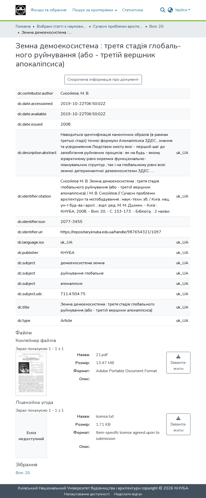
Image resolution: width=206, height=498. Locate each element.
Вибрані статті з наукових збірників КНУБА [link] (62, 26)
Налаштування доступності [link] (87, 494)
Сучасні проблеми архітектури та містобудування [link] (118, 26)
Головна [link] (23, 26)
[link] (178, 362)
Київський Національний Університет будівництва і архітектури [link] (79, 488)
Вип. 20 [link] (156, 26)
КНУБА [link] (181, 488)
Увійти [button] (181, 10)
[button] (21, 10)
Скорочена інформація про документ (103, 79)
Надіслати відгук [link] (128, 494)
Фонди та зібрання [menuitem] (48, 10)
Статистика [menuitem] (132, 10)
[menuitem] (94, 10)
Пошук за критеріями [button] (92, 10)
